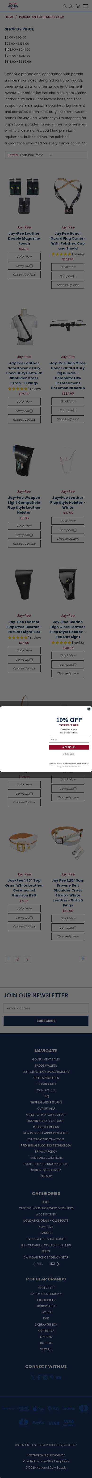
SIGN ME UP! (69, 747)
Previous (7, 1473)
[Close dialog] (89, 709)
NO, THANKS (69, 754)
